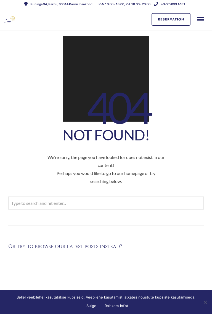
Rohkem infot (116, 305)
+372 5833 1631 (173, 4)
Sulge (91, 305)
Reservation (171, 19)
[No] (205, 302)
